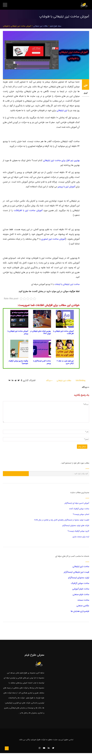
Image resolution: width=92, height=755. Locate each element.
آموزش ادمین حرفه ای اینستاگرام (77, 503)
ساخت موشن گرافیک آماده (79, 508)
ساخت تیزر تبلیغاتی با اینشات (67, 284)
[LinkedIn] (12, 380)
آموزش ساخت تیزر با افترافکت (28, 210)
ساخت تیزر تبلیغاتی (80, 566)
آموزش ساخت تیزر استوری (53, 239)
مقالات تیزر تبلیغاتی (40, 26)
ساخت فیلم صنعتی (81, 594)
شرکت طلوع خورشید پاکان (36, 739)
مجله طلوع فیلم (55, 26)
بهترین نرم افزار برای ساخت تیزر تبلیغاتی (61, 160)
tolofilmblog (80, 380)
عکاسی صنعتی (82, 605)
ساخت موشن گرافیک (80, 583)
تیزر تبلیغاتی (62, 110)
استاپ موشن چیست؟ (81, 514)
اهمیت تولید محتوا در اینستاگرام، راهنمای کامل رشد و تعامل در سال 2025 (61, 519)
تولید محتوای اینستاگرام (78, 577)
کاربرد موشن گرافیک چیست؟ (78, 531)
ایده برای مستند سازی (81, 536)
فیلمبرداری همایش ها (80, 611)
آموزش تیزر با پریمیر (66, 186)
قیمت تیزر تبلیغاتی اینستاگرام (76, 572)
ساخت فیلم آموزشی (80, 589)
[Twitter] (19, 380)
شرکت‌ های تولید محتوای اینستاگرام (75, 525)
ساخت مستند (83, 600)
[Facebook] (21, 380)
